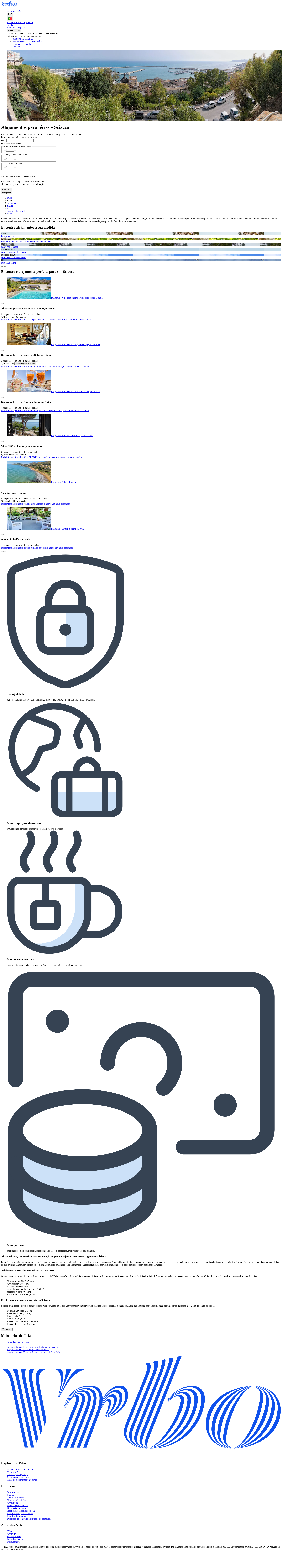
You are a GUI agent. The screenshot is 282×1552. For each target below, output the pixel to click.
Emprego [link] (11, 1495)
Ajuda (10, 25)
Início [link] (9, 198)
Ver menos (6, 1329)
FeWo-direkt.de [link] (14, 1536)
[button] (141, 1336)
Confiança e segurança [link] (17, 1474)
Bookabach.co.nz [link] (15, 1539)
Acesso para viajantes (23, 38)
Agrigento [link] (11, 203)
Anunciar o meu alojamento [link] (20, 1469)
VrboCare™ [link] (13, 1472)
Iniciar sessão (14, 31)
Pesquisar (6, 193)
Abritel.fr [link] (11, 1534)
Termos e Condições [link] (16, 1500)
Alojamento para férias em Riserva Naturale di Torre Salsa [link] (34, 1352)
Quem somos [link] (13, 1492)
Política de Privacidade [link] (17, 1505)
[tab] (18, 1342)
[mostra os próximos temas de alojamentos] (5, 266)
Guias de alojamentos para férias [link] (22, 1480)
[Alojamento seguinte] (5, 551)
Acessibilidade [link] (14, 1503)
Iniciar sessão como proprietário (27, 41)
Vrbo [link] (9, 1531)
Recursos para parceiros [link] (18, 1477)
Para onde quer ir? (9, 137)
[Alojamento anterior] (2, 551)
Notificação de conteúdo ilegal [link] (21, 1511)
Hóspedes (5, 143)
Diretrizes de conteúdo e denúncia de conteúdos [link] (29, 1518)
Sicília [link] (10, 205)
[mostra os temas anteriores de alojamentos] (2, 266)
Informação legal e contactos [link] (20, 1513)
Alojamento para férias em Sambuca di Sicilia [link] (28, 1349)
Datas (3, 140)
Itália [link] (9, 208)
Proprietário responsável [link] (18, 1516)
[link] (37, 46)
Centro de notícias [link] (15, 1497)
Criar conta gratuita (22, 44)
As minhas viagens (16, 27)
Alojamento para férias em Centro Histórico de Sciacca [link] (32, 1347)
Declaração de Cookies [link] (17, 1508)
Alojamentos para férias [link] (18, 211)
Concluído (6, 189)
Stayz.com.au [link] (13, 1542)
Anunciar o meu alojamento (20, 22)
